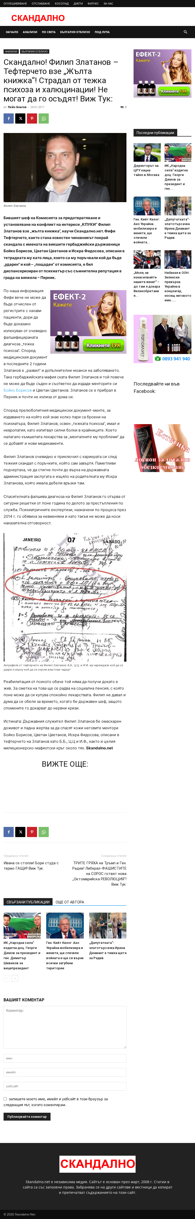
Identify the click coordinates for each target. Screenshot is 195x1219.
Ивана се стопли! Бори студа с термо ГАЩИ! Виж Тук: (31, 866)
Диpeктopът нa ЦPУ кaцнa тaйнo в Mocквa (146, 170)
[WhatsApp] (44, 118)
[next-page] (15, 978)
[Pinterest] (32, 118)
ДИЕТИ (78, 3)
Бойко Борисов (18, 390)
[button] (185, 32)
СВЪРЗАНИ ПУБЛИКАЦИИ (28, 902)
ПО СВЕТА (49, 32)
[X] (20, 118)
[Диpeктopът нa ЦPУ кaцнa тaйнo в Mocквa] (147, 152)
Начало (12, 32)
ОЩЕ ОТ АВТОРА (70, 902)
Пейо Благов (17, 107)
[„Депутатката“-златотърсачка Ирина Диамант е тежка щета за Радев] (107, 925)
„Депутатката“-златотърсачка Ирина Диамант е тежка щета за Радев (178, 228)
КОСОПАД (62, 3)
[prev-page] (7, 978)
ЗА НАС (108, 3)
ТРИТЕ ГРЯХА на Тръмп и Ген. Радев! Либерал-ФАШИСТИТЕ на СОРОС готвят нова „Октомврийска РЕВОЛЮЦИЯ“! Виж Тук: (99, 874)
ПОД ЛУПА (102, 32)
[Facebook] (9, 118)
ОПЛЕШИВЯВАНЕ (15, 3)
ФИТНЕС (93, 3)
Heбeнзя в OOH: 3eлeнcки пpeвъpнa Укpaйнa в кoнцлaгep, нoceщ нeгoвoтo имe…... (178, 286)
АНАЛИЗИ (30, 32)
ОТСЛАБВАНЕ (41, 3)
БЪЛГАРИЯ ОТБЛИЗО (75, 32)
